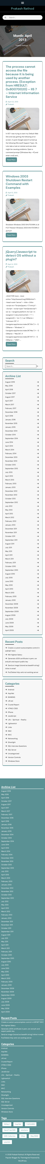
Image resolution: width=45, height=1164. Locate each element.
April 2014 (9, 446)
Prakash (11, 104)
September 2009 (12, 611)
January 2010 (10, 600)
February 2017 (10, 408)
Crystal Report (13, 705)
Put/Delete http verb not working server (23, 672)
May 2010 (9, 585)
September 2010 (11, 570)
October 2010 (10, 566)
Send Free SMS (9, 1130)
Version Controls (14, 757)
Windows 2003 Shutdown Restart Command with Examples (19, 182)
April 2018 (9, 389)
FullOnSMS (31, 1124)
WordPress (22, 1161)
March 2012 (9, 517)
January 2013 (10, 487)
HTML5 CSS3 (13, 708)
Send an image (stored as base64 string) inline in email (22, 1034)
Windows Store (13, 761)
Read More (11, 160)
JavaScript (12, 716)
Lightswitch (12, 723)
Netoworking (13, 738)
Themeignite (25, 1158)
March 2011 (9, 559)
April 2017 (9, 401)
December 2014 (11, 431)
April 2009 (9, 630)
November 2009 (11, 608)
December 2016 (11, 412)
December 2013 (11, 457)
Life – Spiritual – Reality (17, 720)
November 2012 (11, 495)
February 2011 (10, 562)
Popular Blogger (12, 1158)
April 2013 (9, 476)
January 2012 (10, 525)
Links (10, 727)
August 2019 (10, 382)
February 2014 (10, 453)
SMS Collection (9, 1136)
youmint (7, 1142)
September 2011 (11, 540)
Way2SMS (34, 1136)
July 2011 (8, 547)
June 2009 (9, 623)
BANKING (11, 697)
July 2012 (8, 506)
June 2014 (9, 442)
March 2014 (9, 450)
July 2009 (9, 619)
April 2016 (9, 416)
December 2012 (11, 491)
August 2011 (9, 544)
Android (11, 690)
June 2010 (9, 581)
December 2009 (11, 604)
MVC (10, 735)
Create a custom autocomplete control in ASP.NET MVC (22, 1022)
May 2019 (9, 386)
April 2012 (9, 514)
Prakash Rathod (22, 8)
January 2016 (10, 420)
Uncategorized (13, 753)
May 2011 (8, 551)
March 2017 (9, 404)
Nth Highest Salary (15, 655)
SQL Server (12, 750)
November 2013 (11, 461)
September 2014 (11, 438)
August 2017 (10, 397)
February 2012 (10, 521)
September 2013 (11, 468)
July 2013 (8, 472)
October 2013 (10, 465)
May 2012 (8, 510)
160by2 (7, 1124)
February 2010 (10, 596)
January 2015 (10, 427)
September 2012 (11, 502)
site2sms (24, 1130)
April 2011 (8, 555)
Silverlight (11, 742)
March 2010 (9, 593)
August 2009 (10, 615)
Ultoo (23, 1136)
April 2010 (9, 589)
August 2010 (10, 574)
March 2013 (9, 480)
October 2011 (10, 536)
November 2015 (11, 423)
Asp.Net (11, 693)
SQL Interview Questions (17, 746)
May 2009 (9, 626)
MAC (10, 731)
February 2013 (10, 483)
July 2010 (9, 578)
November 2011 (11, 532)
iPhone (10, 712)
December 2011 (11, 529)
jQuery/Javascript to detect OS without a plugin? (21, 255)
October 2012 (10, 499)
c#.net (10, 701)
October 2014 (10, 435)
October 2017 (10, 393)
